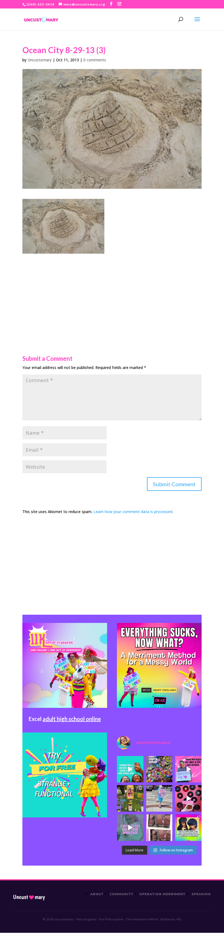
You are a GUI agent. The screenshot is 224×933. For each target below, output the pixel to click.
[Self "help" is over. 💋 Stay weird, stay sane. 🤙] (130, 769)
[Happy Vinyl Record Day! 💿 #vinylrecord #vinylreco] (188, 798)
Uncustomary (40, 59)
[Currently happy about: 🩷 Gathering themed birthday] (130, 798)
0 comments (94, 59)
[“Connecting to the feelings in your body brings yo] (159, 827)
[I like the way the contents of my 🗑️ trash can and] (159, 769)
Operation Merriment (162, 894)
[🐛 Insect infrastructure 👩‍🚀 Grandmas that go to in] (188, 827)
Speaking (201, 894)
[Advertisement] (112, 292)
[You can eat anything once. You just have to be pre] (188, 769)
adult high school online (72, 719)
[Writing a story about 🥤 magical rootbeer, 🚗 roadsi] (130, 827)
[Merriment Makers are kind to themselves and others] (159, 798)
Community (121, 894)
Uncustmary (29, 897)
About (97, 894)
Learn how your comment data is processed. (133, 511)
